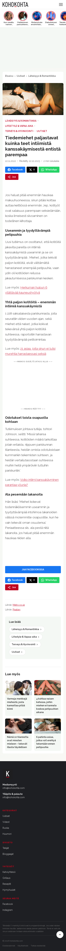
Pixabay (17, 609)
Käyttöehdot (23, 946)
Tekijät (6, 848)
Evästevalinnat (9, 946)
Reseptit (7, 884)
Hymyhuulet (9, 890)
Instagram (8, 910)
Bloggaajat (8, 854)
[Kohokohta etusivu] (15, 4)
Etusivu (9, 76)
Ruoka (6, 828)
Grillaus (6, 878)
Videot (6, 822)
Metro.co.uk (19, 605)
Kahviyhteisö (9, 872)
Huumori (7, 834)
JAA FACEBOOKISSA (33, 569)
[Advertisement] (33, 385)
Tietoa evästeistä (38, 946)
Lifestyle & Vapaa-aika (19, 126)
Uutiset (21, 76)
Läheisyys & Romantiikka (42, 76)
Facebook (8, 904)
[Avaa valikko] (60, 4)
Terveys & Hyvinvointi (19, 131)
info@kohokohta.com (14, 788)
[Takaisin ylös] (59, 934)
